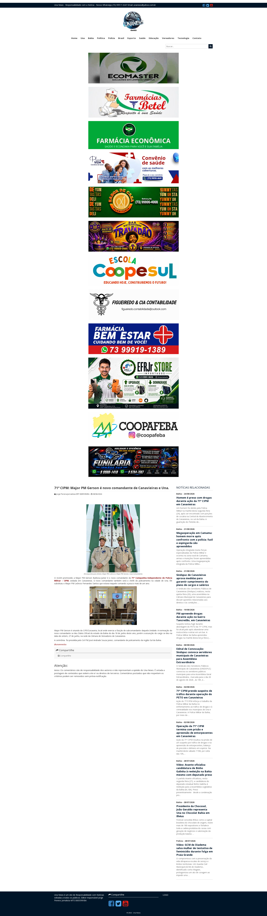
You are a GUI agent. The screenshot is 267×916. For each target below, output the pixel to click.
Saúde (142, 38)
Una (83, 38)
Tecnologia (183, 38)
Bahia (91, 38)
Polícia (111, 38)
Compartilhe (65, 655)
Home (74, 38)
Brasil (121, 38)
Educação (154, 38)
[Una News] (133, 21)
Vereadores (168, 38)
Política (101, 38)
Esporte (131, 38)
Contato (196, 38)
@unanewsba (60, 644)
